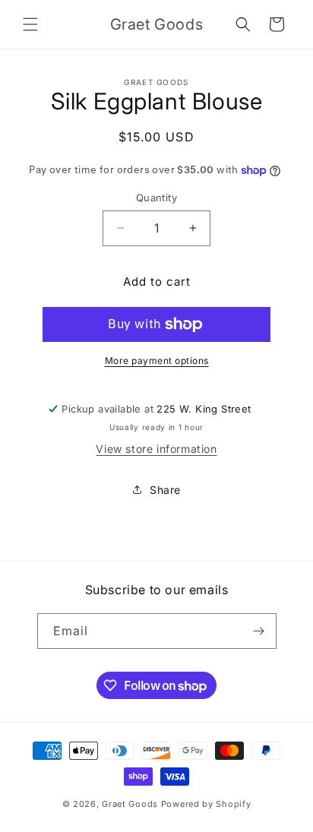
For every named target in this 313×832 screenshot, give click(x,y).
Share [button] (165, 489)
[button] (30, 24)
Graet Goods (130, 804)
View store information (156, 448)
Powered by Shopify (206, 804)
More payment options (157, 360)
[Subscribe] (259, 631)
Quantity (156, 197)
